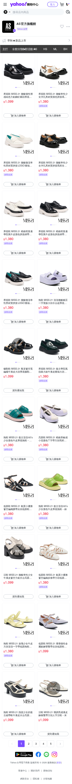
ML (55, 49)
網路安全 (24, 778)
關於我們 (35, 770)
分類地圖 (47, 778)
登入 (52, 4)
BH (65, 49)
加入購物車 (20, 115)
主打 (5, 49)
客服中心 (22, 770)
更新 (59, 762)
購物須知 (47, 770)
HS (45, 49)
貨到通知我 (18, 390)
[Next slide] (32, 70)
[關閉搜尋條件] (9, 11)
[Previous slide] (4, 70)
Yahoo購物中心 (24, 4)
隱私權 (36, 778)
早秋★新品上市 (16, 40)
